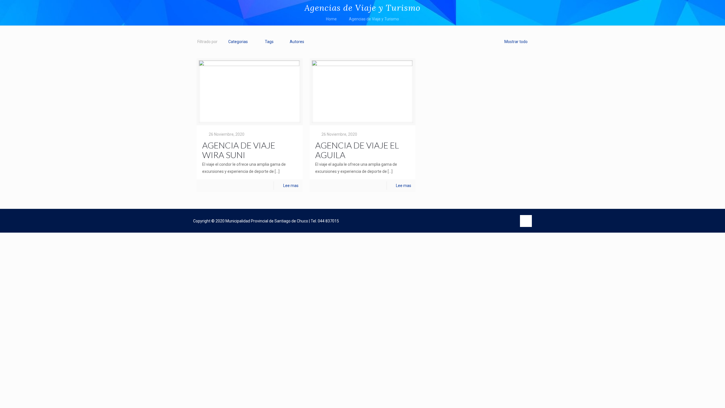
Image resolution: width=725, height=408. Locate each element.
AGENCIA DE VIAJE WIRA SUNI (238, 150)
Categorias (238, 41)
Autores (297, 41)
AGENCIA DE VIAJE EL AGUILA (357, 150)
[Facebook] (486, 221)
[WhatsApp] (474, 221)
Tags (269, 41)
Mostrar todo (516, 41)
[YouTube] (498, 221)
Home (331, 19)
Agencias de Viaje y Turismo (374, 19)
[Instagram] (509, 221)
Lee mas (290, 185)
